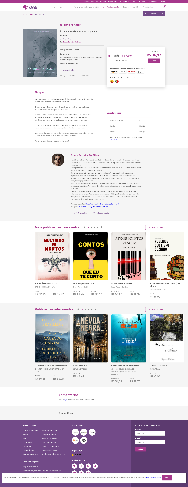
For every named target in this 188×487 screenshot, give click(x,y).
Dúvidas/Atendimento (30, 430)
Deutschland (113, 1)
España (103, 1)
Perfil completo (81, 213)
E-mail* (138, 438)
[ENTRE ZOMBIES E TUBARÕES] (128, 338)
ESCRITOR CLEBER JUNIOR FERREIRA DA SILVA (49, 370)
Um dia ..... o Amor (158, 365)
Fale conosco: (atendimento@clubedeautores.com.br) (42, 471)
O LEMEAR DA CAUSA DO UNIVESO (51, 365)
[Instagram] (88, 466)
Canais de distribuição (49, 450)
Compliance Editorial (49, 434)
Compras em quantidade (131, 7)
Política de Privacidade (153, 478)
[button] (84, 227)
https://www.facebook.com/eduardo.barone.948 (102, 204)
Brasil (86, 1)
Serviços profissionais (49, 438)
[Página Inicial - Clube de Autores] (30, 7)
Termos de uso (28, 450)
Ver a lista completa (155, 227)
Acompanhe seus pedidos (148, 1)
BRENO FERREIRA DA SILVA (45, 287)
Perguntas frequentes (30, 467)
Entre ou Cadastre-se (150, 7)
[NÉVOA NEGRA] (90, 338)
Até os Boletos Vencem (122, 283)
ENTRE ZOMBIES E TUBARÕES (125, 365)
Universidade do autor (49, 442)
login (65, 400)
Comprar (154, 61)
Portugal (94, 1)
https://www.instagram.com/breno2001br (93, 206)
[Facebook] (81, 466)
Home (25, 14)
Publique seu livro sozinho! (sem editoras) (165, 284)
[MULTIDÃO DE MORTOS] (52, 256)
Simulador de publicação (53, 454)
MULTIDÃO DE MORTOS (46, 283)
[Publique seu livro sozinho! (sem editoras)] (167, 256)
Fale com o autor (103, 213)
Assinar (140, 449)
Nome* (138, 429)
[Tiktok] (95, 466)
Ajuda (163, 1)
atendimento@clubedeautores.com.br (119, 140)
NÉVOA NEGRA (80, 365)
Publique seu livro (130, 1)
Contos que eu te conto (84, 283)
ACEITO (167, 478)
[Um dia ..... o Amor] (167, 338)
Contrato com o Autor (31, 454)
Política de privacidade (50, 430)
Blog (24, 438)
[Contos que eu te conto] (90, 256)
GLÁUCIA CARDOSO (80, 369)
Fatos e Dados (28, 446)
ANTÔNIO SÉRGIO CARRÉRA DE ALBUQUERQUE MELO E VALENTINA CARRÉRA (124, 371)
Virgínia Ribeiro (155, 369)
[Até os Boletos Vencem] (128, 256)
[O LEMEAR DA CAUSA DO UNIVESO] (52, 338)
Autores (25, 434)
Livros (31, 14)
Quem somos (28, 442)
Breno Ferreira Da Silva (72, 42)
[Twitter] (74, 466)
